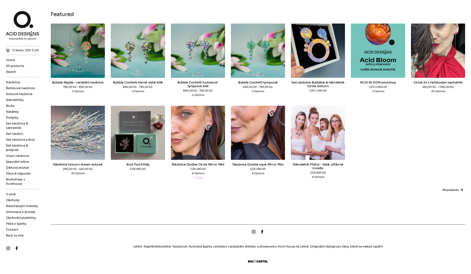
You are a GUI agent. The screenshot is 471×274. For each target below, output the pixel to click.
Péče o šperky (16, 224)
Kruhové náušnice (19, 94)
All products (15, 66)
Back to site (15, 235)
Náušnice (13, 82)
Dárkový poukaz (17, 168)
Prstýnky (12, 118)
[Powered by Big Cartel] (258, 261)
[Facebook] (16, 248)
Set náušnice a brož (20, 140)
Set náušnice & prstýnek (17, 148)
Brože (10, 106)
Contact (12, 230)
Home (10, 60)
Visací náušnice (17, 156)
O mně (11, 194)
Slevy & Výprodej (18, 173)
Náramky (12, 112)
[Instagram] (8, 248)
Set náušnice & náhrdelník (17, 126)
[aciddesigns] (22, 25)
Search (11, 72)
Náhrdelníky (15, 100)
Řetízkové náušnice (20, 88)
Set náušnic (14, 134)
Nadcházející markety (22, 206)
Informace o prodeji (20, 212)
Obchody (13, 200)
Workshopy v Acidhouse (15, 181)
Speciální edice (17, 162)
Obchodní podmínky (21, 218)
